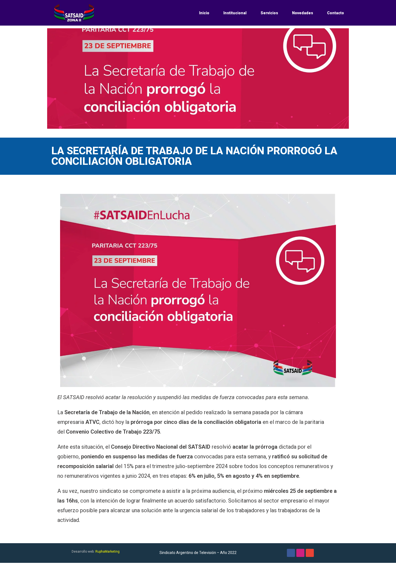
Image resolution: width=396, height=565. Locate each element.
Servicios (269, 13)
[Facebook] (291, 553)
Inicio (204, 13)
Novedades (302, 13)
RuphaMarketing (107, 551)
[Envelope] (310, 553)
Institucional (234, 13)
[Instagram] (300, 553)
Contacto (335, 13)
